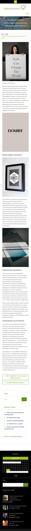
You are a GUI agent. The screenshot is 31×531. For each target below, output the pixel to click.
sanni (14, 83)
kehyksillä (25, 106)
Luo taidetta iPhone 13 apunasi (15, 423)
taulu (19, 199)
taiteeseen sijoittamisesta (17, 96)
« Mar (14, 475)
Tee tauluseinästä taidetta (13, 417)
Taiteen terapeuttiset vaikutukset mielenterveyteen (16, 498)
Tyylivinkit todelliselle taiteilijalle (15, 420)
